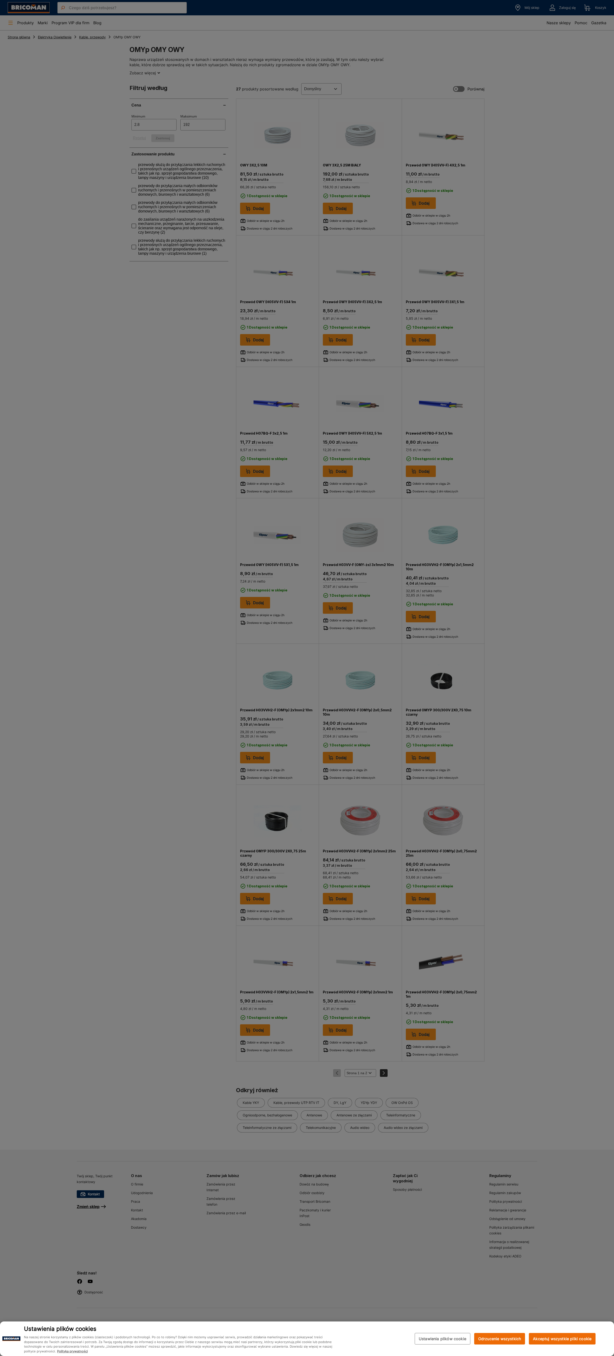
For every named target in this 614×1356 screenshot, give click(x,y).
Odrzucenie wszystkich (499, 1338)
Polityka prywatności (72, 1351)
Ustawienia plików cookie (442, 1338)
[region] (307, 1338)
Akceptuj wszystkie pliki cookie (562, 1338)
